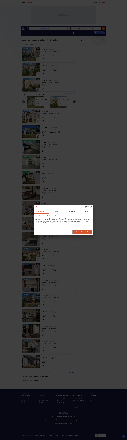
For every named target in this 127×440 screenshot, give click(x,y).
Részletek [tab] (56, 211)
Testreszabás (63, 231)
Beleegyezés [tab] (41, 211)
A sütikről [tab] (86, 211)
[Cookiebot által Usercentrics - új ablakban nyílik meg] (86, 207)
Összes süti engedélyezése (82, 231)
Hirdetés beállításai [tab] (70, 211)
